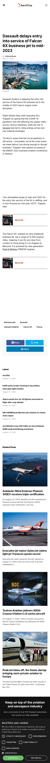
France (39, 327)
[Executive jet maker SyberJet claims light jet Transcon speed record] (25, 529)
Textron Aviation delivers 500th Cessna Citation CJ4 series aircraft (24, 612)
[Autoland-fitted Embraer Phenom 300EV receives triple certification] (25, 469)
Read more (17, 732)
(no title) (6, 375)
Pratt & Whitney (10, 249)
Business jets (9, 322)
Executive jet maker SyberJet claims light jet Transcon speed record (25, 552)
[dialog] (25, 741)
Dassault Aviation (11, 327)
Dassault (23, 322)
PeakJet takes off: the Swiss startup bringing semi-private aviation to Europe (24, 673)
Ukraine (6, 128)
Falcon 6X (27, 327)
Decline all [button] (36, 758)
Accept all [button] (13, 758)
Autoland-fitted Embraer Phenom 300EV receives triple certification (23, 493)
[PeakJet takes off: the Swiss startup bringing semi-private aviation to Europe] (25, 649)
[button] (4, 5)
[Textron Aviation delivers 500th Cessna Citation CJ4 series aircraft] (25, 589)
